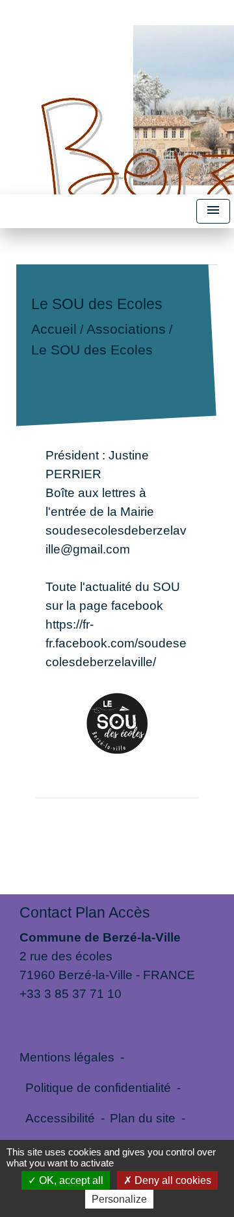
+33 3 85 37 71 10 (71, 993)
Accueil (54, 329)
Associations (126, 329)
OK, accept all (69, 1180)
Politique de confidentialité (98, 1087)
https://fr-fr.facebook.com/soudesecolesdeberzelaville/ (116, 643)
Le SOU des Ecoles (92, 349)
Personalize (119, 1199)
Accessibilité (60, 1118)
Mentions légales (67, 1057)
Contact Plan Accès (85, 912)
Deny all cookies (171, 1180)
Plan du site (143, 1118)
